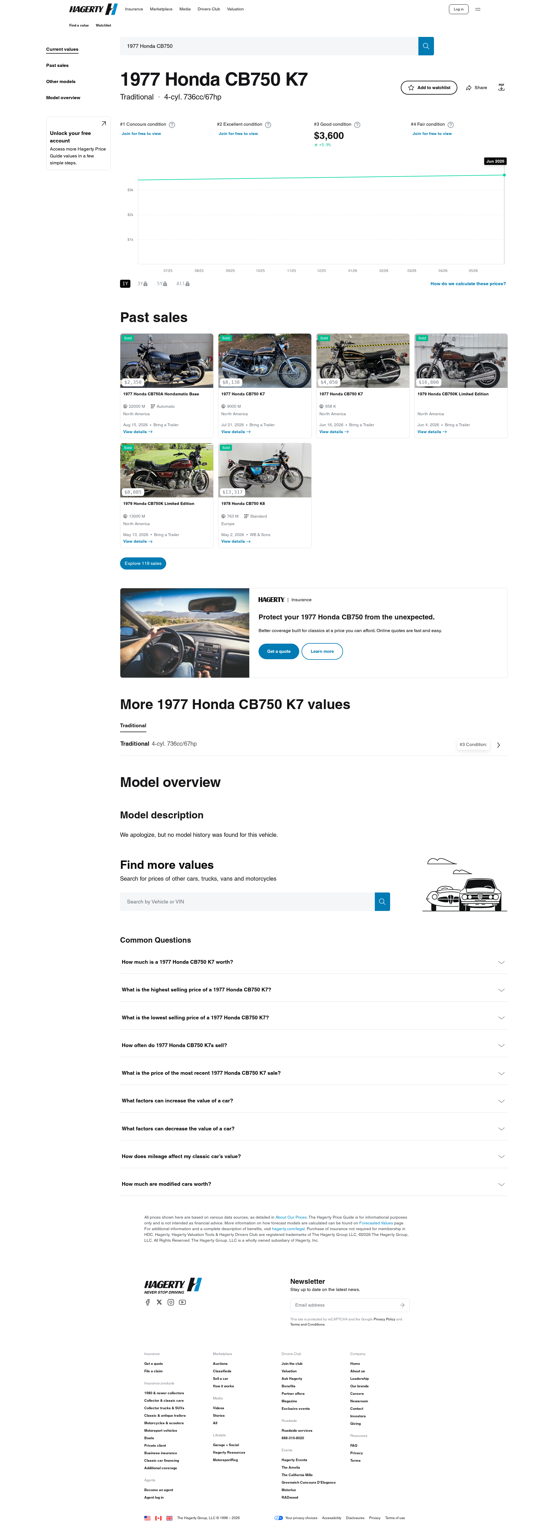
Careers (357, 1393)
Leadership (359, 1378)
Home (355, 1363)
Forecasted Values (376, 1223)
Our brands (359, 1386)
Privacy (356, 1453)
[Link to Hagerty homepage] (173, 1286)
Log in (459, 9)
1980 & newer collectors (164, 1393)
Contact (356, 1408)
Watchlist (103, 25)
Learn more (322, 651)
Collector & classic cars (164, 1400)
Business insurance (160, 1453)
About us (357, 1371)
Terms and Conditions (307, 1324)
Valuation (289, 1371)
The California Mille (297, 1475)
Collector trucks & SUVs (164, 1408)
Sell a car (220, 1378)
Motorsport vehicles (160, 1430)
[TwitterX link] (159, 1302)
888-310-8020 (293, 1438)
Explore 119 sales (143, 563)
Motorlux (289, 1490)
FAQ (353, 1445)
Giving (355, 1423)
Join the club (292, 1363)
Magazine (289, 1401)
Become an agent (158, 1490)
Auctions (220, 1363)
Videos (218, 1408)
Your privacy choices (301, 1518)
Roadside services (297, 1430)
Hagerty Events (294, 1460)
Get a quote (279, 651)
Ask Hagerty (292, 1378)
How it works (223, 1386)
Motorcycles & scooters (164, 1423)
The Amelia (291, 1467)
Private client (155, 1445)
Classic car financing (161, 1460)
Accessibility (331, 1518)
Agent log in (154, 1497)
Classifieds (222, 1371)
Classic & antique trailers (165, 1415)
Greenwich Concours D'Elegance (309, 1482)
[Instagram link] (171, 1302)
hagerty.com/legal (288, 1228)
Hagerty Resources (229, 1452)
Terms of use (395, 1518)
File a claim (153, 1371)
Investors (358, 1416)
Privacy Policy (384, 1319)
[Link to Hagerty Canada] (158, 1518)
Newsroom (359, 1401)
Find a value (79, 25)
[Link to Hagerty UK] (169, 1518)
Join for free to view (141, 133)
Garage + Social (226, 1445)
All (215, 1423)
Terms (355, 1460)
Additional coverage (160, 1468)
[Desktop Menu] (478, 9)
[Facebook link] (148, 1302)
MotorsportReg (225, 1460)
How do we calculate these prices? (468, 283)
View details (135, 431)
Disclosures (355, 1518)
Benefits (288, 1386)
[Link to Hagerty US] (147, 1518)
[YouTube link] (182, 1302)
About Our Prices (291, 1217)
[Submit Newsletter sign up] (402, 1305)
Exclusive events (296, 1408)
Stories (219, 1415)
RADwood (290, 1497)
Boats (149, 1438)
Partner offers (293, 1393)
